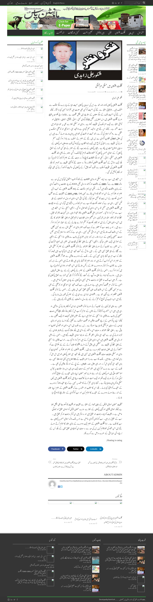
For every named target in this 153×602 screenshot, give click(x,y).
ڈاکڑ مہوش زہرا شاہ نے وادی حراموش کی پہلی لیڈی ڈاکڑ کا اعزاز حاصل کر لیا (132, 173)
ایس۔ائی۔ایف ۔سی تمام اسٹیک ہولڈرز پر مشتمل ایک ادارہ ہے (21, 58)
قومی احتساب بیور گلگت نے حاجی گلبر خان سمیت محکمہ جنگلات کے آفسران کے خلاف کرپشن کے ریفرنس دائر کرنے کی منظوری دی (136, 146)
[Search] (144, 2)
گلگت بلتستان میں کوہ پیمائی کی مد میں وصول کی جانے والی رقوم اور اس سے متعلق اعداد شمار (21, 90)
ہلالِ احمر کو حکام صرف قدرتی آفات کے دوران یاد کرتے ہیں (132, 132)
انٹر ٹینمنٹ (60, 33)
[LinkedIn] (116, 3)
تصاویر (36, 2)
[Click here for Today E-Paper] (76, 27)
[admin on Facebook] (59, 487)
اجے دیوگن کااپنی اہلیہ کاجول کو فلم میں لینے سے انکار (137, 196)
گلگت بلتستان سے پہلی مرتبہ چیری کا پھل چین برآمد (23, 98)
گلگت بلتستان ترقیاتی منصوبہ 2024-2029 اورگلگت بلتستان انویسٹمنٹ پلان (21, 73)
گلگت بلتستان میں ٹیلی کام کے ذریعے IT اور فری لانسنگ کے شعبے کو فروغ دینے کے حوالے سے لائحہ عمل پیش (21, 82)
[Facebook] (121, 3)
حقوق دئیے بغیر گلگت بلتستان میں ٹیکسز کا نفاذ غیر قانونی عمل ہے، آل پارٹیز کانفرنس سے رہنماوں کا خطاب (67, 463)
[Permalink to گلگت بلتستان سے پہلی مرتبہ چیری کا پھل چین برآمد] (39, 100)
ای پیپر (131, 33)
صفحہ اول (140, 33)
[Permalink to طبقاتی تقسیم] (141, 588)
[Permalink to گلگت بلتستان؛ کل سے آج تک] (142, 80)
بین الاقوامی (100, 33)
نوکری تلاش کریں (46, 2)
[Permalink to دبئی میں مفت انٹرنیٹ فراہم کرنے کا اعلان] (141, 579)
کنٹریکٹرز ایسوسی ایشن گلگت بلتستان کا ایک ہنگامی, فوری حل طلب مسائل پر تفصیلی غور (132, 160)
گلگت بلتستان (120, 33)
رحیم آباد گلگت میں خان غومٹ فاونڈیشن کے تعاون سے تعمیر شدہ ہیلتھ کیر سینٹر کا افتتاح (102, 463)
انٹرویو (30, 2)
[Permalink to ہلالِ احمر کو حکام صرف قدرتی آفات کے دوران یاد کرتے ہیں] (142, 132)
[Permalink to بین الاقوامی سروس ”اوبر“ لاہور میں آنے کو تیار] (142, 245)
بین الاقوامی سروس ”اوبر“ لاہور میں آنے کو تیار (132, 245)
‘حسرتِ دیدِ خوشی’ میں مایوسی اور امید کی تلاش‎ (86, 519)
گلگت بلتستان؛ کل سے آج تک (132, 79)
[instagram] (113, 3)
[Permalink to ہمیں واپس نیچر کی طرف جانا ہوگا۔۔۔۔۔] (60, 508)
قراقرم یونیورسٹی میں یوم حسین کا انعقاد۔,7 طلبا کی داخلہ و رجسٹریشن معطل (22, 108)
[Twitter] (118, 3)
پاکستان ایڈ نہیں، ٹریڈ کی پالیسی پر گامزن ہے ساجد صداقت (132, 205)
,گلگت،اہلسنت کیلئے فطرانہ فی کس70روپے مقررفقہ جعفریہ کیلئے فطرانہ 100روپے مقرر (132, 216)
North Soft (111, 599)
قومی (109, 33)
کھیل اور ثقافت (73, 33)
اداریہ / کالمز (48, 33)
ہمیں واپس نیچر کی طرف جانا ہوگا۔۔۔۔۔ (61, 518)
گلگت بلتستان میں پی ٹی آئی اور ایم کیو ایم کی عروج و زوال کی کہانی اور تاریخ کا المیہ (111, 520)
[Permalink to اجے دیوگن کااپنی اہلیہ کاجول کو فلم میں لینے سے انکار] (142, 195)
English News (59, 2)
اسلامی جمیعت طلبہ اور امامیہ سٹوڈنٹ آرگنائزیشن (32, 66)
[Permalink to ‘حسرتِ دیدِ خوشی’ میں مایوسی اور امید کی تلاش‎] (85, 509)
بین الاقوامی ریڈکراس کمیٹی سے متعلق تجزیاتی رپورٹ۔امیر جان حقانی (132, 105)
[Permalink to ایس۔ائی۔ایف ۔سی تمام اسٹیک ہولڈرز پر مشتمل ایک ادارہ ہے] (39, 59)
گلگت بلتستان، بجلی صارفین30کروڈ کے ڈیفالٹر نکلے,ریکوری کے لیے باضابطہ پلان (132, 68)
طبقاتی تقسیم (133, 586)
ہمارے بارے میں (21, 2)
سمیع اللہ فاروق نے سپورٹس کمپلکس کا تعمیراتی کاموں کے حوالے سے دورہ (132, 185)
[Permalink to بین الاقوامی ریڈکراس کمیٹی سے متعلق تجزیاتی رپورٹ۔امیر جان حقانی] (142, 105)
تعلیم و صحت (87, 33)
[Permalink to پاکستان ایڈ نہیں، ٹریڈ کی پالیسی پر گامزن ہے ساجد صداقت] (142, 205)
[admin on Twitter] (61, 487)
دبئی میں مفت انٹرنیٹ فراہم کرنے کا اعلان (124, 577)
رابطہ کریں (10, 2)
